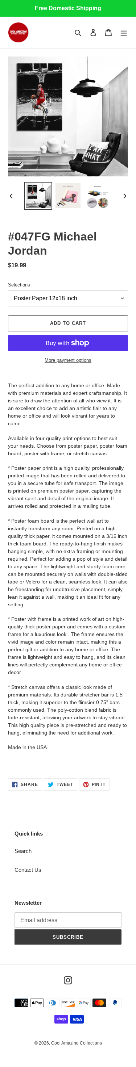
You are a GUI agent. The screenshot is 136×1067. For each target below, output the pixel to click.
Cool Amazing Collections (76, 1043)
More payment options (68, 360)
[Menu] (123, 32)
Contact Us (28, 870)
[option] (38, 196)
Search (23, 851)
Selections (19, 285)
